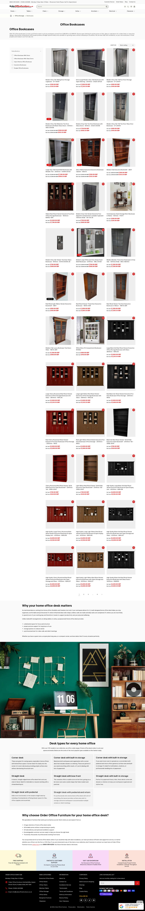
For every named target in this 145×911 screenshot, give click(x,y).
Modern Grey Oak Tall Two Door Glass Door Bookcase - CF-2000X (120, 125)
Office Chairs (43, 885)
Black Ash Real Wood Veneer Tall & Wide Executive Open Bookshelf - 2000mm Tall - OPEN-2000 (120, 441)
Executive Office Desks (46, 878)
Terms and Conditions (66, 891)
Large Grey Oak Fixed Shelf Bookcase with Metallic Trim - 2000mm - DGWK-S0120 (59, 170)
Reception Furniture (45, 898)
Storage (61, 11)
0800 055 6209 (14, 2)
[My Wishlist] (131, 6)
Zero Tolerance (64, 901)
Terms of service (90, 907)
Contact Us (132, 2)
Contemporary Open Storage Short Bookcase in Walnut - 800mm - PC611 (121, 214)
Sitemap (82, 885)
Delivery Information (65, 894)
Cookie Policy (83, 891)
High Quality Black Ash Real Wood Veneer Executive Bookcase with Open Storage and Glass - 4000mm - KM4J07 (120, 533)
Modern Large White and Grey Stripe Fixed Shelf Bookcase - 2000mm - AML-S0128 (89, 260)
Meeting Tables (44, 888)
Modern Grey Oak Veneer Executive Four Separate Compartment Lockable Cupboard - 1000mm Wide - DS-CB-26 (90, 215)
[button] (13, 11)
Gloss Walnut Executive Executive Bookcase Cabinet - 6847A (90, 170)
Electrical (112, 11)
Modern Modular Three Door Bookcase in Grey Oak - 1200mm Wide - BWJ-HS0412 (121, 260)
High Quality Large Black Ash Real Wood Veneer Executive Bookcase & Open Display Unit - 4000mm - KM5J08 (120, 487)
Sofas (77, 11)
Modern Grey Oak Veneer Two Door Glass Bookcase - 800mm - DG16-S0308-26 (58, 260)
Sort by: (113, 45)
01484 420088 (25, 2)
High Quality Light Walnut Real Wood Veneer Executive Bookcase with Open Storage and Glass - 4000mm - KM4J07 (89, 579)
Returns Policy (63, 898)
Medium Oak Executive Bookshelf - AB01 (119, 170)
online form (35, 844)
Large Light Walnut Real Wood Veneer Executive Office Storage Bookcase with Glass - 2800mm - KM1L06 (88, 395)
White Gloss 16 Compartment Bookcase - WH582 (89, 349)
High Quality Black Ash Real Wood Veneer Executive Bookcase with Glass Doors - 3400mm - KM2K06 (119, 579)
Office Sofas (43, 894)
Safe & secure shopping (86, 881)
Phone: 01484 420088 (15, 888)
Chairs (45, 11)
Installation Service (65, 885)
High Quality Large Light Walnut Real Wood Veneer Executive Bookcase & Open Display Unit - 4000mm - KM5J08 (89, 533)
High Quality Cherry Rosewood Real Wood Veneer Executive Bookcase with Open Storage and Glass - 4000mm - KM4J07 (58, 579)
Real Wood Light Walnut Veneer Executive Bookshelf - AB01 (58, 304)
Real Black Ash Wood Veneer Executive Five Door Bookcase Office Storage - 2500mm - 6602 (120, 395)
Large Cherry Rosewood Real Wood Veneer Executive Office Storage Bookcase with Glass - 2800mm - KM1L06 (59, 395)
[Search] (106, 6)
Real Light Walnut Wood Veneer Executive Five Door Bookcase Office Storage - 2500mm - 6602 (90, 441)
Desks (13, 11)
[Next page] (102, 594)
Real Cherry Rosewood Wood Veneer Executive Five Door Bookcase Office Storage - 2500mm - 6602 (60, 441)
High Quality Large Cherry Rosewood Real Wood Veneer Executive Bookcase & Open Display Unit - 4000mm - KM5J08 (59, 533)
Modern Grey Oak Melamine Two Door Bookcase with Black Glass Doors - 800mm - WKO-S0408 (59, 125)
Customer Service (109, 2)
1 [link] (79, 594)
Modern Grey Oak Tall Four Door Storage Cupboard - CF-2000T (119, 80)
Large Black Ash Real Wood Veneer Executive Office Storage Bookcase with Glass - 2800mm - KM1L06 (120, 349)
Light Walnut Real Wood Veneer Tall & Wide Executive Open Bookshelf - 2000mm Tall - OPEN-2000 (89, 487)
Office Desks (43, 881)
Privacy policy (72, 907)
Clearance (130, 11)
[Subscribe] (137, 883)
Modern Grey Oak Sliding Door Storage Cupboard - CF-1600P (58, 80)
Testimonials (63, 888)
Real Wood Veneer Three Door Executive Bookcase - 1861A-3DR (88, 304)
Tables (29, 11)
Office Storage (19, 16)
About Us (62, 878)
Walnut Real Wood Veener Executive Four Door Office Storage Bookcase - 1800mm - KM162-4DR (60, 215)
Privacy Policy (83, 878)
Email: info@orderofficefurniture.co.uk (20, 892)
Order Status (119, 2)
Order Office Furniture (61, 907)
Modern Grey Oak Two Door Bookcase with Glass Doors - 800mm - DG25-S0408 (89, 125)
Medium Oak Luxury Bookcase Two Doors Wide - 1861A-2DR (58, 349)
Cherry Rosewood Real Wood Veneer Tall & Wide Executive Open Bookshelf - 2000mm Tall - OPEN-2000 (59, 487)
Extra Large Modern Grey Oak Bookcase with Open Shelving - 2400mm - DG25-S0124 (90, 80)
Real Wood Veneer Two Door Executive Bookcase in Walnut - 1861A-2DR (119, 304)
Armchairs (94, 11)
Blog (126, 2)
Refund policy (80, 907)
